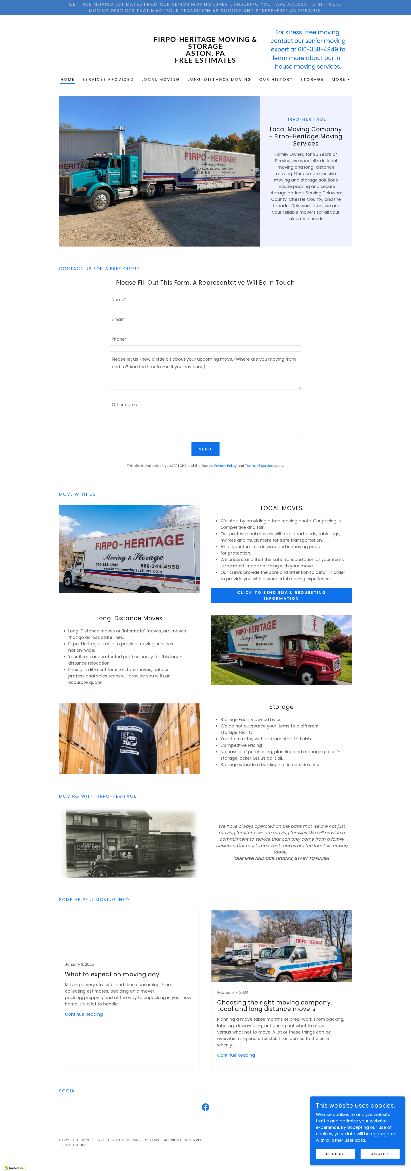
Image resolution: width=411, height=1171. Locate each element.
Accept (380, 1153)
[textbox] (205, 299)
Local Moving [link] (161, 79)
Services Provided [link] (108, 79)
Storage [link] (312, 79)
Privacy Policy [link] (225, 465)
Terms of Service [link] (259, 465)
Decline (335, 1153)
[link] (205, 61)
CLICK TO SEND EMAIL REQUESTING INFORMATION (281, 595)
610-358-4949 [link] (318, 49)
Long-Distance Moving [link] (219, 79)
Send (205, 449)
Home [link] (67, 79)
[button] (341, 79)
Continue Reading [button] (84, 1014)
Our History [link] (276, 79)
